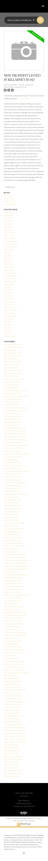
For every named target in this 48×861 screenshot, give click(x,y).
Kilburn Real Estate (11, 526)
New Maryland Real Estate (14, 624)
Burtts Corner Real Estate (14, 379)
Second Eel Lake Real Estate (15, 701)
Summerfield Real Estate (13, 716)
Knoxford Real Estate (12, 540)
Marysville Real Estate (12, 589)
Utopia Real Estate (11, 745)
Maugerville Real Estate (13, 592)
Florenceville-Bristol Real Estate (16, 445)
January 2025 (9, 270)
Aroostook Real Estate (12, 344)
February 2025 (9, 267)
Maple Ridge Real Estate (13, 578)
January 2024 (9, 304)
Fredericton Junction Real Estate (16, 454)
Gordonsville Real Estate (13, 468)
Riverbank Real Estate (12, 678)
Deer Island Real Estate (13, 416)
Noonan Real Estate (11, 638)
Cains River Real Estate (12, 382)
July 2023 (7, 322)
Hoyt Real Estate (10, 503)
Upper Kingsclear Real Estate (15, 736)
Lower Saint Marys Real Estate (15, 566)
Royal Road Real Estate (13, 681)
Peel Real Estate (10, 655)
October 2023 (9, 313)
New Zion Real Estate (12, 626)
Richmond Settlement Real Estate (17, 673)
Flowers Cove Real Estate (14, 448)
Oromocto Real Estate (12, 647)
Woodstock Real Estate (13, 771)
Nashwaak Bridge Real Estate (15, 612)
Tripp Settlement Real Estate (15, 727)
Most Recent (9, 212)
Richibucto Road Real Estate (14, 670)
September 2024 (10, 281)
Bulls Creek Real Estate (13, 373)
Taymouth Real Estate (12, 722)
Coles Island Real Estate (13, 402)
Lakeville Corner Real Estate (14, 546)
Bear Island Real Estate (13, 353)
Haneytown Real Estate (13, 485)
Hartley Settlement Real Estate (16, 494)
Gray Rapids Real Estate (13, 477)
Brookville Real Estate (12, 370)
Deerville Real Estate (12, 419)
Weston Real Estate (11, 753)
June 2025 (8, 255)
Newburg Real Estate (12, 629)
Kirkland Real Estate (11, 534)
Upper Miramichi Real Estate (15, 742)
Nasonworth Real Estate (13, 621)
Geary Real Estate (11, 460)
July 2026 (7, 218)
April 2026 (8, 227)
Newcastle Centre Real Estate (15, 632)
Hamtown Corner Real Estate (15, 482)
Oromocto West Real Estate (15, 650)
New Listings (9, 198)
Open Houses (9, 201)
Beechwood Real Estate (13, 362)
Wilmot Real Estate (11, 762)
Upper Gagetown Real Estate (15, 730)
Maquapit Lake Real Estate (14, 586)
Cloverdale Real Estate (12, 399)
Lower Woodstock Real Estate (15, 569)
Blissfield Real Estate (12, 364)
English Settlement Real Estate (15, 439)
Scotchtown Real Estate (13, 699)
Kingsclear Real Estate (12, 532)
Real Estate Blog (10, 204)
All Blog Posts (9, 195)
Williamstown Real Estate (13, 759)
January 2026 (9, 235)
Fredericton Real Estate (13, 457)
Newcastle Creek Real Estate (15, 635)
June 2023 (8, 324)
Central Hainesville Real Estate (15, 390)
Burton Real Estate (11, 376)
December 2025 (10, 238)
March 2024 (8, 299)
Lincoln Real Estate (11, 552)
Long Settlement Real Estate (15, 554)
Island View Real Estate (13, 506)
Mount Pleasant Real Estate (14, 606)
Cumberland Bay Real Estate (15, 411)
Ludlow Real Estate (11, 572)
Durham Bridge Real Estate (14, 428)
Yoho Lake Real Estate (12, 773)
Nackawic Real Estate (12, 609)
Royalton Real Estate (12, 684)
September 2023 (10, 316)
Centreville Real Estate (12, 393)
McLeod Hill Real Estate (13, 598)
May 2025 (8, 258)
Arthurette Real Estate (12, 347)
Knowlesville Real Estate (13, 537)
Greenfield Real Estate (12, 480)
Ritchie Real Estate (11, 675)
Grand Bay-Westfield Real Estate (16, 471)
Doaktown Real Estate (12, 422)
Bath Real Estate (10, 350)
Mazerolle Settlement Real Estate (17, 595)
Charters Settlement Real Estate (16, 396)
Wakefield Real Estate (12, 750)
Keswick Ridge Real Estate (14, 523)
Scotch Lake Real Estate (13, 696)
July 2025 (7, 253)
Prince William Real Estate (14, 667)
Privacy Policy (37, 818)
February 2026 (9, 232)
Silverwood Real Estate (13, 704)
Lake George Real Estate (13, 543)
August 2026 (8, 215)
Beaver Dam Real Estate (13, 356)
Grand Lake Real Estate (13, 474)
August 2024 (8, 284)
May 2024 (8, 293)
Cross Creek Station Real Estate (16, 408)
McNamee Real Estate (12, 601)
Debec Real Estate (11, 413)
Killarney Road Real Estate (18, 87)
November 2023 (10, 310)
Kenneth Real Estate (12, 520)
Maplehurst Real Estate (13, 583)
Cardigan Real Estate (12, 385)
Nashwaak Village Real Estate (15, 615)
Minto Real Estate (11, 603)
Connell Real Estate (11, 405)
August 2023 (8, 319)
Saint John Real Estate (12, 693)
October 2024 (9, 278)
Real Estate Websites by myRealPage (24, 821)
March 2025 (8, 264)
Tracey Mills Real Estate (13, 724)
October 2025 (9, 244)
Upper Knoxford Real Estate (14, 739)
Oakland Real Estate (11, 644)
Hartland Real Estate (12, 491)
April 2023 (8, 330)
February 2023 (9, 336)
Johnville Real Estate (12, 514)
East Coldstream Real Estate (15, 431)
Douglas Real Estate (11, 425)
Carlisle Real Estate (11, 388)
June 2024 (8, 290)
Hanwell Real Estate (11, 488)
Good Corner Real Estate (13, 465)
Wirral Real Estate (11, 768)
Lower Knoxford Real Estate (14, 557)
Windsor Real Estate (11, 765)
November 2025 (10, 241)
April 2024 (8, 296)
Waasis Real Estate (11, 747)
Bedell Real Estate (11, 359)
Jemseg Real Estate (11, 511)
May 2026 (8, 224)
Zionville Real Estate (11, 776)
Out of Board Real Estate (13, 652)
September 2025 (10, 247)
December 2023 (10, 307)
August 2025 (8, 250)
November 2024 (10, 276)
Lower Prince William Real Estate (16, 560)
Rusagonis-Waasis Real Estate (15, 690)
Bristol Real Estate (11, 367)
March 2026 (8, 230)
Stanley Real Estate (11, 710)
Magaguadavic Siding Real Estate (16, 575)
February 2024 (9, 302)
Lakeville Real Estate (12, 549)
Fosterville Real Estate (12, 451)
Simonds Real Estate (11, 707)
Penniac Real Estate (11, 658)
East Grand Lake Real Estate (15, 434)
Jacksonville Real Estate (13, 508)
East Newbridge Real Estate (14, 436)
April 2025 (8, 261)
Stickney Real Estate (12, 713)
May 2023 (8, 327)
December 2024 (10, 273)
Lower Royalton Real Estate (14, 563)
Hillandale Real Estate (12, 500)
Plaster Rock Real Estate (13, 664)
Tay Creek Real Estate (12, 719)
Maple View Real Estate (13, 580)
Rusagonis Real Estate (12, 687)
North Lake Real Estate (13, 641)
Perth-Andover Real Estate (14, 661)
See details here (23, 98)
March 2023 (8, 333)
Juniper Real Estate (11, 517)
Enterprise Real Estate (12, 442)
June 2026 (8, 221)
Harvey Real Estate (11, 497)
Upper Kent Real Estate (13, 733)
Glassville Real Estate (12, 462)
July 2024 (7, 287)
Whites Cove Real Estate (13, 756)
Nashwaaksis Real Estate (13, 618)
